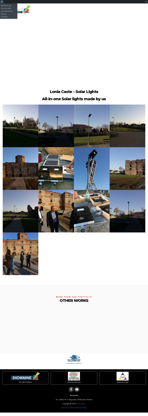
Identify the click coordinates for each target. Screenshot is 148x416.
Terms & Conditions (68, 408)
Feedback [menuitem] (4, 17)
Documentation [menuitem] (6, 8)
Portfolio (104, 9)
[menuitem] (2, 1)
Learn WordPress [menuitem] (7, 11)
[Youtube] (77, 389)
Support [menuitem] (4, 14)
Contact (114, 9)
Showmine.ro (81, 404)
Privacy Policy (82, 408)
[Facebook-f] (134, 9)
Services (94, 9)
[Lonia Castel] (20, 126)
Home (75, 9)
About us (84, 9)
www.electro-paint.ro (74, 363)
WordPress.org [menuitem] (6, 5)
